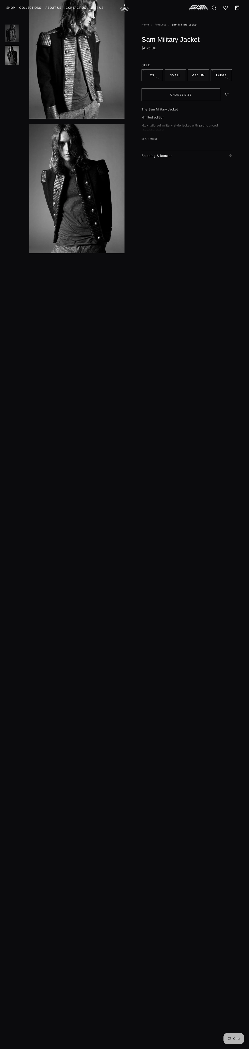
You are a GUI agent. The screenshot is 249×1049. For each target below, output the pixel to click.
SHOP (10, 7)
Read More (150, 138)
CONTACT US (76, 7)
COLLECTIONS (30, 7)
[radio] (175, 75)
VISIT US (97, 7)
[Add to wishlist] (227, 94)
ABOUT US (53, 7)
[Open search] (214, 7)
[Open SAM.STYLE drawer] (198, 7)
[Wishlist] (225, 7)
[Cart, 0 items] (237, 7)
